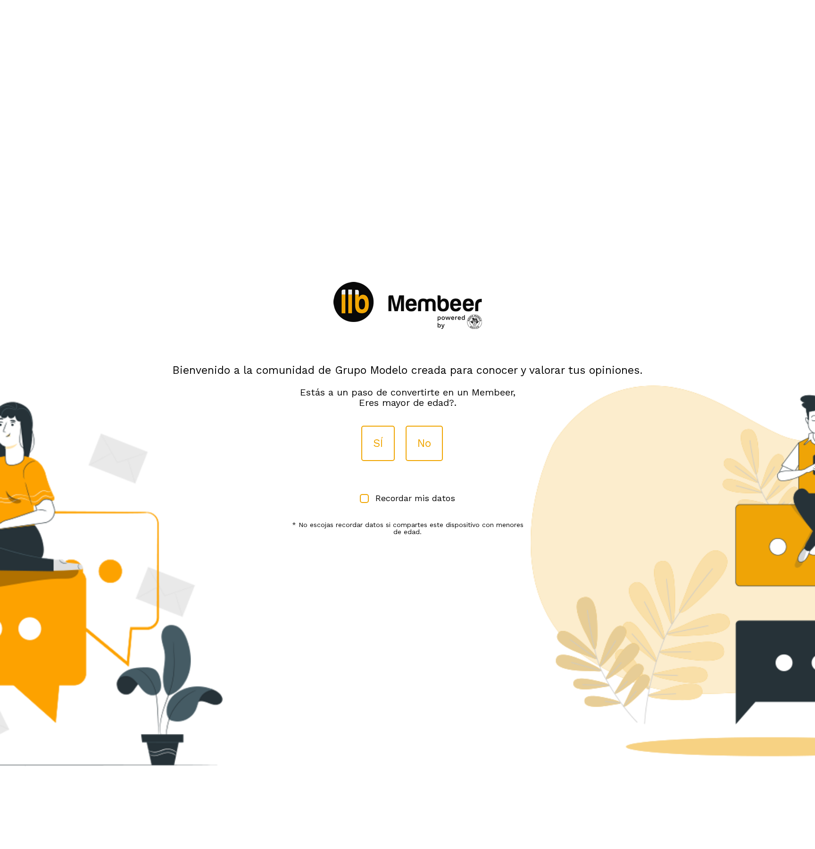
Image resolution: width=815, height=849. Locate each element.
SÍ (378, 443)
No (424, 443)
